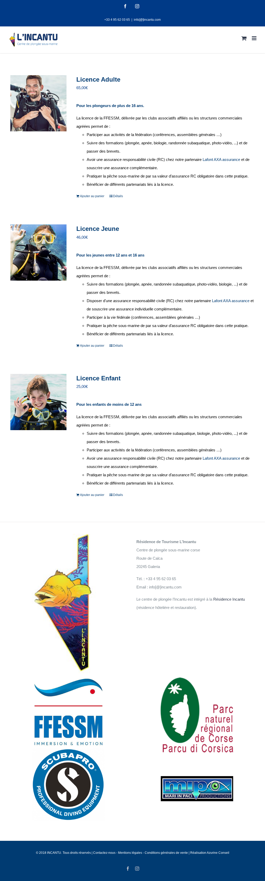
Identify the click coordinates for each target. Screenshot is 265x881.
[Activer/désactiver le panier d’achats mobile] (244, 38)
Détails (118, 196)
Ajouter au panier (92, 196)
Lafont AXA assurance (221, 159)
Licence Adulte (98, 79)
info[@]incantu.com (147, 20)
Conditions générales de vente (166, 853)
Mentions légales (130, 853)
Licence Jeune (97, 228)
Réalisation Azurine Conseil (209, 853)
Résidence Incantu (229, 599)
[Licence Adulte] (38, 103)
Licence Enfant (98, 378)
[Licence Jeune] (38, 252)
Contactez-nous (104, 853)
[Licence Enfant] (38, 402)
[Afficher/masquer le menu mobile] (254, 38)
